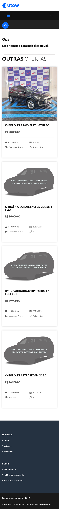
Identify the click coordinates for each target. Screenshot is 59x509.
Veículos (7, 446)
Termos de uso (10, 469)
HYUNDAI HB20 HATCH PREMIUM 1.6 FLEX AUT (27, 293)
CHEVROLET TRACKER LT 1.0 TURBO (27, 125)
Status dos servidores (13, 480)
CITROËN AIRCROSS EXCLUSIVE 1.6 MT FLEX (28, 208)
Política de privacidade (14, 475)
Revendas (8, 451)
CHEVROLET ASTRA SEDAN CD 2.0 (25, 375)
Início (6, 440)
